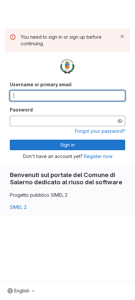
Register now (98, 156)
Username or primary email (40, 84)
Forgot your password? (100, 131)
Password (21, 109)
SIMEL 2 (18, 207)
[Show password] (120, 121)
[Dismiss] (122, 36)
